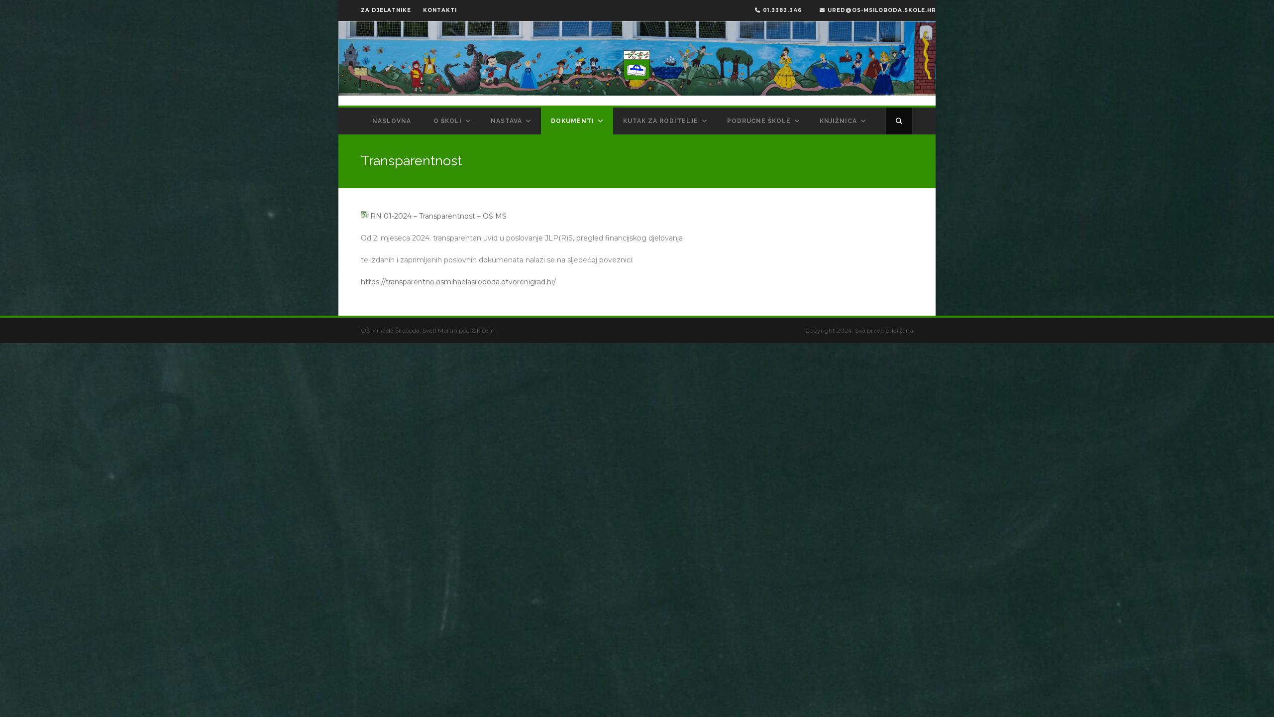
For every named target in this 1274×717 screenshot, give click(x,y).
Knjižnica (838, 121)
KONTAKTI (440, 10)
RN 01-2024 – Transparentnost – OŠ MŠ (438, 216)
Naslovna (391, 121)
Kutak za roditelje (660, 121)
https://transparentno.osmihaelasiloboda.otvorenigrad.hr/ (458, 281)
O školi (447, 121)
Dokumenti (572, 121)
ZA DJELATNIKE (386, 10)
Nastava (506, 121)
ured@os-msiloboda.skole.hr (882, 10)
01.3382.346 (782, 10)
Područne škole (759, 121)
